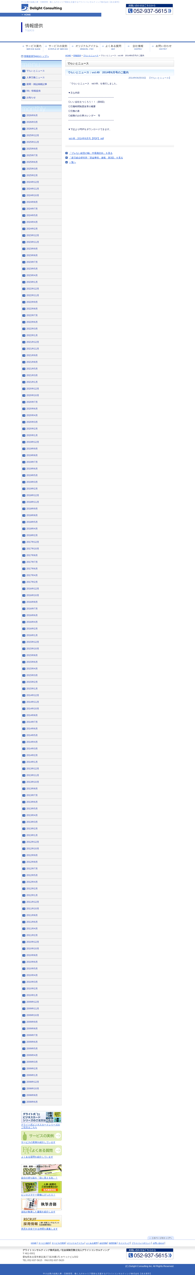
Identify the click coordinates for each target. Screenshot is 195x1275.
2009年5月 (32, 1048)
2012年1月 (32, 895)
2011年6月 (32, 922)
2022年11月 (32, 295)
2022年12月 (32, 288)
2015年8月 (32, 655)
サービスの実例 (58, 1243)
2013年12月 (32, 768)
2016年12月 (32, 588)
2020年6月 (32, 408)
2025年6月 (32, 162)
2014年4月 (32, 742)
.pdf (102, 138)
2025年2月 (32, 175)
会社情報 (103, 1243)
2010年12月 (32, 942)
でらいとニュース (90, 55)
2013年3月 (32, 822)
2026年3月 (32, 122)
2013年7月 (32, 795)
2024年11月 (32, 188)
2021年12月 (32, 342)
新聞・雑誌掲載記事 (36, 84)
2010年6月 (32, 962)
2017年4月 (32, 575)
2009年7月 (32, 1035)
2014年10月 (32, 708)
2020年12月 (32, 388)
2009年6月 (32, 1042)
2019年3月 (32, 482)
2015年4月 (32, 668)
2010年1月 (32, 995)
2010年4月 (32, 975)
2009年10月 (32, 1015)
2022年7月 (32, 315)
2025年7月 (32, 155)
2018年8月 (32, 515)
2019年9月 (32, 448)
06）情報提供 (33, 91)
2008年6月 (32, 1102)
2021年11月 (32, 348)
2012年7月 (32, 868)
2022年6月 (32, 322)
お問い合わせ (158, 1243)
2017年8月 (32, 555)
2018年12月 (32, 495)
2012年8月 (32, 862)
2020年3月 (32, 422)
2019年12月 (32, 442)
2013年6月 (32, 802)
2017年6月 (32, 568)
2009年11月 (32, 1008)
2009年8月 (32, 1028)
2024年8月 (32, 202)
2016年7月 (32, 608)
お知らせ (31, 97)
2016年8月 (32, 602)
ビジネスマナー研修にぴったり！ (38, 1194)
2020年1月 (32, 435)
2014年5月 (32, 735)
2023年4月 (32, 275)
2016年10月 (32, 595)
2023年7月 (32, 262)
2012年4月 (32, 882)
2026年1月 (32, 128)
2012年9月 (32, 855)
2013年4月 (32, 815)
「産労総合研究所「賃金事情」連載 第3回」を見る (96, 157)
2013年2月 (32, 828)
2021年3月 (32, 375)
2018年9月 (32, 508)
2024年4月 (32, 222)
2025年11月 (32, 142)
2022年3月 (32, 328)
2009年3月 (32, 1062)
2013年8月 (32, 788)
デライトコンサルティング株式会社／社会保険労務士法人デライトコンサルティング (66, 1250)
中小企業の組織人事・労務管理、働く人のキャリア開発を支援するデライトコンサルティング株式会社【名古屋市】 (70, 2)
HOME (68, 55)
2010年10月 (32, 948)
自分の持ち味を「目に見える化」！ (39, 1178)
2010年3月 (32, 982)
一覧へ (72, 162)
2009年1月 (32, 1075)
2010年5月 (32, 968)
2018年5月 (32, 522)
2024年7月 (32, 208)
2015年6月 (32, 662)
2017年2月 (32, 582)
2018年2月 (32, 535)
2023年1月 (32, 282)
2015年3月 (32, 675)
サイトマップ (124, 1243)
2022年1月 (32, 335)
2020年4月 (32, 415)
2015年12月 (32, 642)
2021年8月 (32, 362)
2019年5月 (32, 475)
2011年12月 (32, 902)
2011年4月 (32, 928)
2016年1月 (32, 635)
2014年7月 (32, 722)
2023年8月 (32, 255)
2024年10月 (32, 195)
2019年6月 (32, 468)
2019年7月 (32, 462)
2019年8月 (32, 455)
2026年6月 (32, 115)
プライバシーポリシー (141, 1243)
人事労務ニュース (35, 77)
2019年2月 (32, 488)
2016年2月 (32, 628)
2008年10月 (32, 1088)
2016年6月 (32, 615)
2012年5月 (32, 875)
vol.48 (72, 138)
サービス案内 (44, 1243)
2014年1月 (32, 762)
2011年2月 (32, 935)
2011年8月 (32, 915)
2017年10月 (32, 548)
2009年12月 (32, 1002)
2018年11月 (32, 502)
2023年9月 (32, 248)
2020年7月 (32, 402)
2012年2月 (32, 888)
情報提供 (77, 55)
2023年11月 (32, 242)
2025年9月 (32, 148)
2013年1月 (32, 835)
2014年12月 (32, 695)
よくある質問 (92, 1243)
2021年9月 (32, 355)
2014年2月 (32, 755)
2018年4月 (32, 528)
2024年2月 (32, 228)
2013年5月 (32, 808)
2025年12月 (32, 135)
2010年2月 (32, 988)
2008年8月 (32, 1095)
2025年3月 (32, 168)
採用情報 (113, 1243)
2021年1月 (32, 382)
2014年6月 (32, 728)
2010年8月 (32, 955)
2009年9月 (32, 1022)
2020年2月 (32, 428)
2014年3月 (32, 748)
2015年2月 (32, 682)
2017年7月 (32, 562)
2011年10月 (32, 908)
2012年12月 (32, 842)
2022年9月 (32, 302)
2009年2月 (32, 1068)
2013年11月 (32, 775)
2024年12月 (32, 182)
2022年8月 (32, 308)
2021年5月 (32, 368)
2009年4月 (32, 1055)
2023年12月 (32, 235)
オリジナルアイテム (75, 1243)
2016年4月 (32, 622)
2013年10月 (32, 782)
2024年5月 (32, 215)
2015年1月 (32, 688)
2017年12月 (32, 542)
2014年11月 (32, 702)
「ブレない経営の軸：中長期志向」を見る (91, 153)
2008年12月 (32, 1082)
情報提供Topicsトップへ (36, 56)
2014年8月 (32, 715)
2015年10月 (32, 648)
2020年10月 (32, 395)
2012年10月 (32, 848)
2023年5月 (32, 268)
